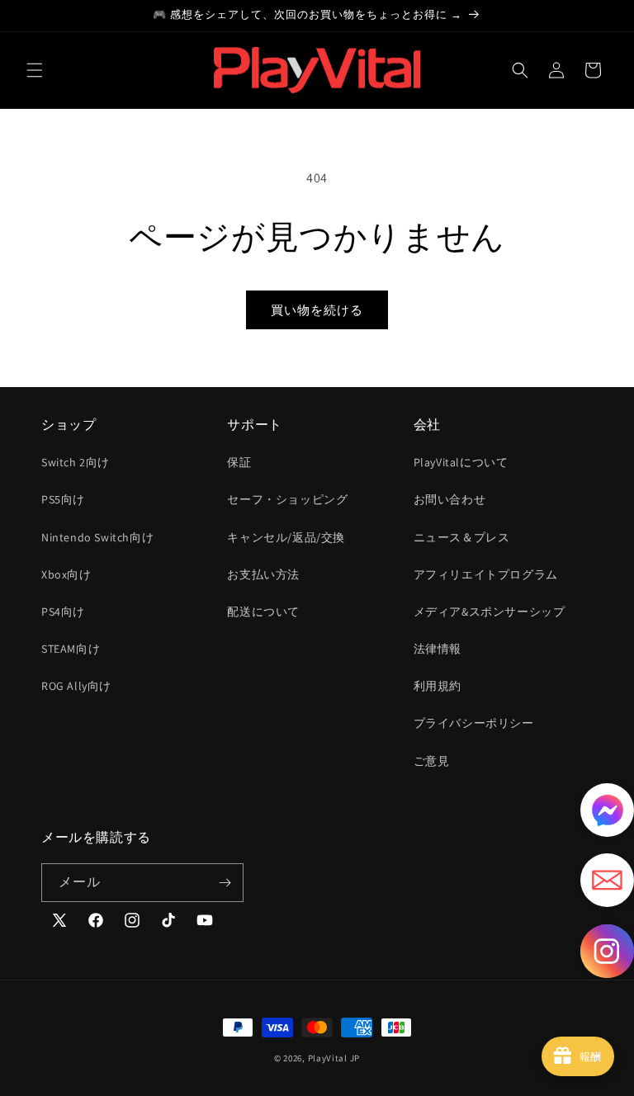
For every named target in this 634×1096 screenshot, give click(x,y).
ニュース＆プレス (462, 537)
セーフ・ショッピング (287, 499)
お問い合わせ (450, 499)
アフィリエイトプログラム (486, 574)
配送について (263, 611)
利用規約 (437, 685)
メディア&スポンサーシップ (489, 611)
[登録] (224, 882)
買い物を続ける (317, 310)
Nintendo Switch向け (97, 537)
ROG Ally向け (76, 685)
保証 (239, 462)
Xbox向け (66, 574)
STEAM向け (70, 648)
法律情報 (437, 648)
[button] (35, 70)
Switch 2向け (75, 462)
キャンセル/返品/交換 (286, 537)
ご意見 (432, 761)
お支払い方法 (263, 574)
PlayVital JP (334, 1058)
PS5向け (63, 499)
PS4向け (63, 611)
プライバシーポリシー (474, 723)
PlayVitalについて (461, 462)
